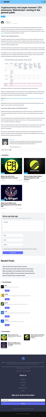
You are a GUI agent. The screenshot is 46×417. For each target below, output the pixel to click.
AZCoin (3, 362)
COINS (3, 16)
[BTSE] (2, 313)
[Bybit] (2, 287)
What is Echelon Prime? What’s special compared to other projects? (33, 178)
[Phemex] (2, 322)
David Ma (28, 370)
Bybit (6, 285)
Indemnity (23, 385)
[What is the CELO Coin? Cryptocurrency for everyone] (11, 166)
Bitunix (6, 302)
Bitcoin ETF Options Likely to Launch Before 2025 (14, 275)
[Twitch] (3, 150)
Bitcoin (2, 33)
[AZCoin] (5, 1)
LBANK (6, 294)
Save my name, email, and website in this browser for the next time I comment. (20, 249)
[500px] (7, 150)
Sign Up (7, 290)
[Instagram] (8, 150)
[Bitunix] (2, 305)
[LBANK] (2, 296)
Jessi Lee (8, 22)
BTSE (6, 311)
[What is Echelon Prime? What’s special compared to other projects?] (34, 166)
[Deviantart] (5, 150)
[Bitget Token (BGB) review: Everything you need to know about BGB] (11, 193)
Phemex (7, 320)
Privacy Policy (23, 382)
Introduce (23, 379)
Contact (23, 390)
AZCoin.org (28, 413)
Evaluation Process (23, 387)
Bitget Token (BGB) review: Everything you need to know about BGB (11, 204)
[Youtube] (10, 150)
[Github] (2, 150)
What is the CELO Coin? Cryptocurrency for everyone (9, 177)
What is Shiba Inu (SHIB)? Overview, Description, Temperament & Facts (19, 273)
